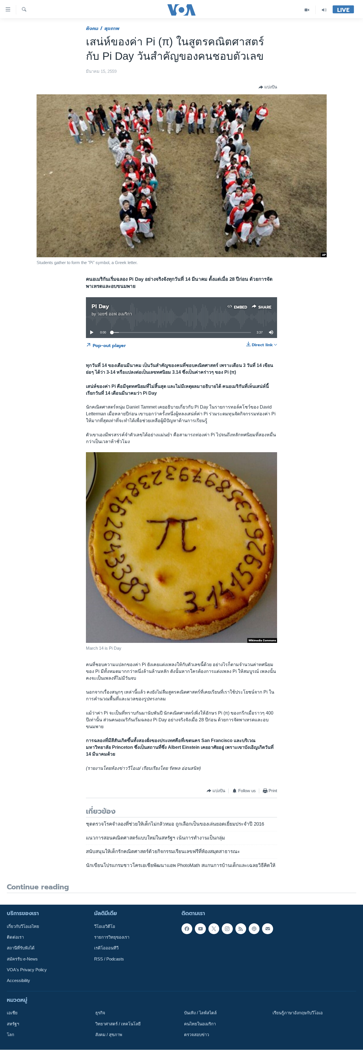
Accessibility (18, 981)
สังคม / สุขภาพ (103, 28)
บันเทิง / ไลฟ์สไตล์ (200, 1013)
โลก (10, 1034)
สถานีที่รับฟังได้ (21, 948)
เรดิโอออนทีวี (106, 948)
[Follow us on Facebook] (187, 928)
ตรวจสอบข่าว (196, 1034)
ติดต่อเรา (15, 937)
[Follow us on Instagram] (227, 928)
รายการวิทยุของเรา (111, 937)
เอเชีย (12, 1013)
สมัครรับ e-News (22, 959)
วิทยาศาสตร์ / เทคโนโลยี (118, 1024)
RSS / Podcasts (109, 959)
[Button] (268, 87)
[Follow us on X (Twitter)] (213, 928)
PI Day (100, 306)
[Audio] (324, 9)
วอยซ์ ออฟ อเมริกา (114, 314)
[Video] (307, 9)
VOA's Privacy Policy (27, 970)
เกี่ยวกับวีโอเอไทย (23, 926)
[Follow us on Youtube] (200, 928)
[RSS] (240, 928)
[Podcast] (254, 928)
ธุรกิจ (100, 1013)
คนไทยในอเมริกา (200, 1024)
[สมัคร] (267, 928)
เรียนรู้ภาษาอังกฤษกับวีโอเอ (298, 1013)
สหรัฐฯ (13, 1024)
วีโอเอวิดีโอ (104, 926)
